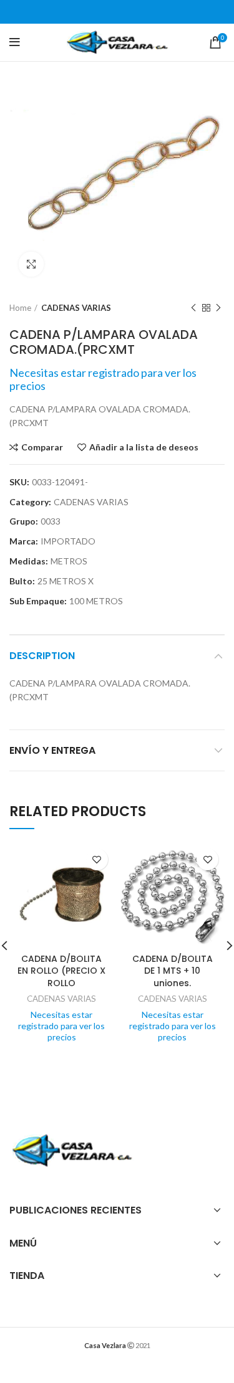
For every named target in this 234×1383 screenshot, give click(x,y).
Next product (218, 308)
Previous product (193, 308)
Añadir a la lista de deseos (143, 447)
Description (42, 656)
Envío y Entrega (52, 750)
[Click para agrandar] (31, 264)
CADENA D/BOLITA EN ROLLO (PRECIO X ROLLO (61, 971)
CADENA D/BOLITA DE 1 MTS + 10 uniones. (172, 971)
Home (20, 308)
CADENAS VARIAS (76, 308)
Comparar (42, 447)
